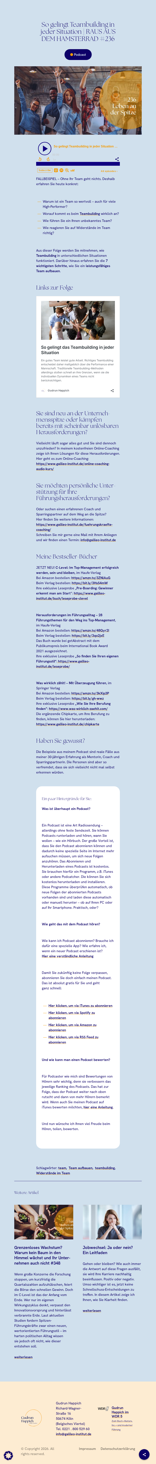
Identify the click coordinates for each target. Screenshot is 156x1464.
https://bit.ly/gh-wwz (88, 698)
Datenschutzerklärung (118, 1448)
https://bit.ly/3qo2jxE (88, 635)
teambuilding (105, 1168)
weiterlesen (23, 1357)
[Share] (144, 1454)
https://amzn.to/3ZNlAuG (90, 578)
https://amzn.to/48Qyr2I (90, 630)
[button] (8, 1455)
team (62, 1168)
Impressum (87, 1448)
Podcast (80, 54)
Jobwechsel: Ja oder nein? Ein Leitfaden (108, 1250)
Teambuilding (90, 213)
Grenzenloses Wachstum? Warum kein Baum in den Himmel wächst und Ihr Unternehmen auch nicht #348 (42, 1255)
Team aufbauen (80, 1168)
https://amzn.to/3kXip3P (90, 693)
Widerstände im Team (53, 1173)
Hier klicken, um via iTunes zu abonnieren (80, 1005)
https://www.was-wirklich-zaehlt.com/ (78, 708)
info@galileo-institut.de (98, 540)
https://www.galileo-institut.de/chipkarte (67, 724)
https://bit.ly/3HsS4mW (90, 583)
